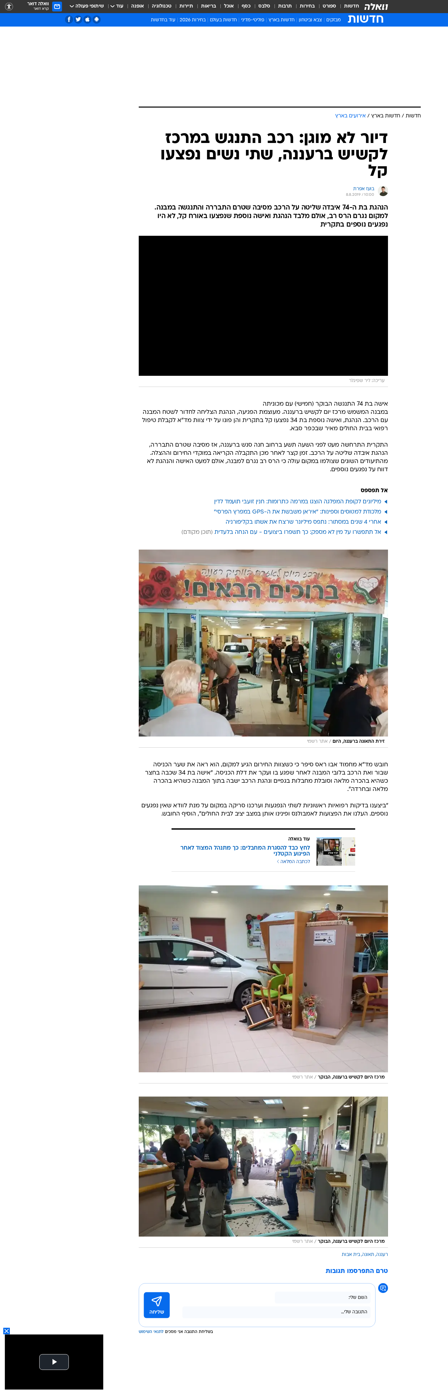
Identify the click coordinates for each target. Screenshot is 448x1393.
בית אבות (351, 1255)
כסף (246, 6)
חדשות (351, 6)
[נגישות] (9, 7)
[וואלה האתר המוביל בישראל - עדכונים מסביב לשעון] (376, 6)
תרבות (285, 6)
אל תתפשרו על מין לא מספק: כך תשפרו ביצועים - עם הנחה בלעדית (297, 532)
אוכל (229, 6)
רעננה (382, 1255)
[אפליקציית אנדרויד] (96, 19)
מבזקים (333, 20)
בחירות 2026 (193, 20)
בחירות (307, 6)
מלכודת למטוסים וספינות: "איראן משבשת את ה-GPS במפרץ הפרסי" (297, 512)
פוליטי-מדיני (252, 20)
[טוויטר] (78, 19)
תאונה (368, 1255)
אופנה (137, 6)
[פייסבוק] (69, 19)
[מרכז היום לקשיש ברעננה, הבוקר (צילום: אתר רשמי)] (263, 984)
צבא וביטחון (310, 20)
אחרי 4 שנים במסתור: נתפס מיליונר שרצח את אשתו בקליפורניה (303, 522)
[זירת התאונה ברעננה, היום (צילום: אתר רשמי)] (263, 649)
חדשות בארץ (282, 20)
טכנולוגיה (162, 6)
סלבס (264, 6)
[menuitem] (347, 6)
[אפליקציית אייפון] (87, 19)
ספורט (329, 6)
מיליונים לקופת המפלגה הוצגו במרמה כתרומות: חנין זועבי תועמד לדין (297, 502)
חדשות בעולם (223, 20)
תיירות (186, 6)
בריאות (208, 6)
